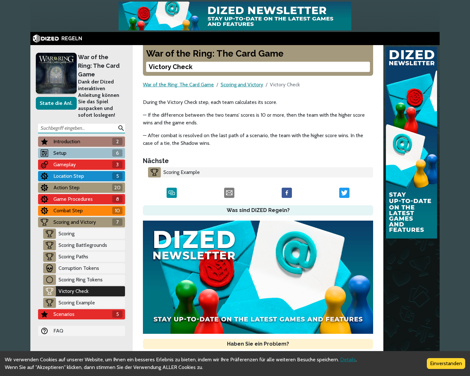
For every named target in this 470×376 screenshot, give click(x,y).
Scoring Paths (73, 257)
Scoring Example (77, 303)
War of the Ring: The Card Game (99, 66)
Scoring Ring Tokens (81, 280)
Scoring (66, 234)
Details (348, 359)
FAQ (58, 331)
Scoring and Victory (242, 85)
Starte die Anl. (56, 103)
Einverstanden (446, 363)
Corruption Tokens (79, 268)
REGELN (71, 38)
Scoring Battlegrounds (83, 245)
